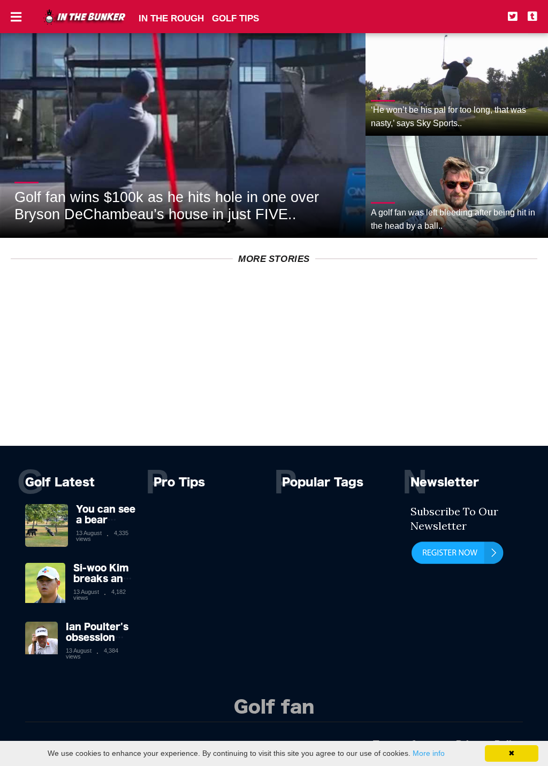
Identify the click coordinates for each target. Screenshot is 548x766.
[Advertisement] (274, 371)
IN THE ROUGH (171, 18)
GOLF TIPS (235, 18)
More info (429, 753)
